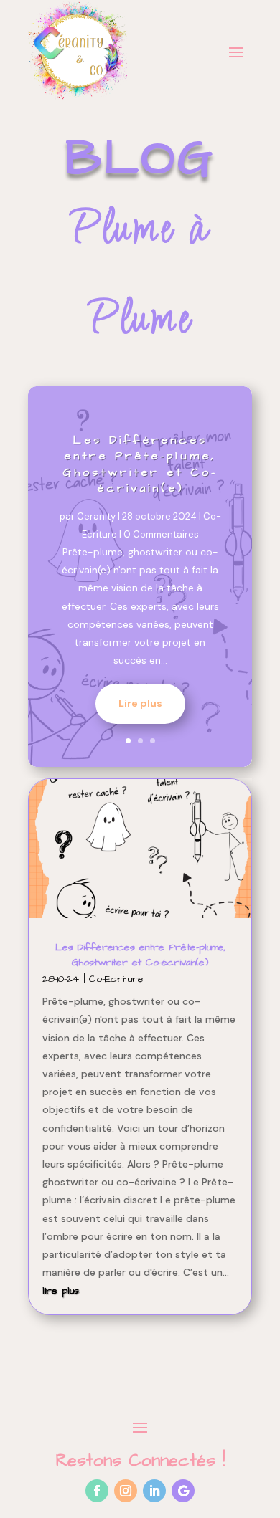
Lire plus (140, 703)
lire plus (60, 1291)
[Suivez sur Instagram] (125, 1490)
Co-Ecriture (116, 979)
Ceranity (96, 516)
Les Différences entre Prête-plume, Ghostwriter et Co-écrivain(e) (140, 464)
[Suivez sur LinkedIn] (154, 1490)
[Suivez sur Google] (183, 1490)
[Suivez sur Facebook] (96, 1490)
